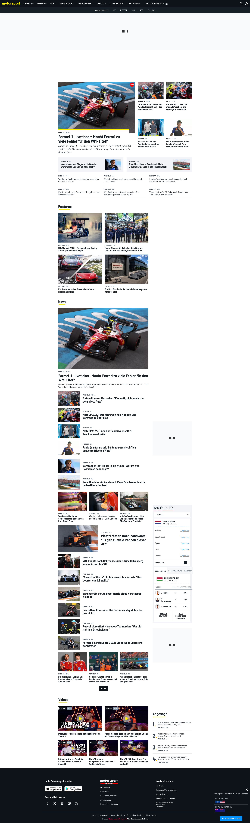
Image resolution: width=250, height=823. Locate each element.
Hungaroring (171, 578)
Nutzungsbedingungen (99, 815)
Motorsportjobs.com (108, 796)
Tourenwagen (116, 3)
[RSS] (76, 803)
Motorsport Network (117, 819)
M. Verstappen (166, 599)
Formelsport (84, 3)
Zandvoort (169, 521)
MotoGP (41, 3)
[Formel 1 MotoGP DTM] (172, 514)
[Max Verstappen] (157, 600)
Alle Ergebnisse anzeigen (180, 615)
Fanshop (151, 10)
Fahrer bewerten (163, 614)
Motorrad (134, 3)
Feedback (160, 786)
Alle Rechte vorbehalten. (137, 819)
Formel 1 (27, 3)
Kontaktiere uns (162, 794)
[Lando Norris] (157, 593)
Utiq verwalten (151, 815)
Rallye (100, 3)
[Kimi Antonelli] (157, 606)
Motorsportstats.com (109, 804)
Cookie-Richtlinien (118, 815)
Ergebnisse (184, 531)
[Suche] (241, 3)
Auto (133, 10)
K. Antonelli (166, 606)
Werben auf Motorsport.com (167, 790)
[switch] (186, 562)
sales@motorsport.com (165, 798)
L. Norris (164, 593)
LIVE (114, 10)
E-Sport (123, 10)
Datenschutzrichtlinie (135, 815)
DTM (52, 3)
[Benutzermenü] (246, 3)
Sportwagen (66, 3)
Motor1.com (105, 791)
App (141, 10)
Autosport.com (106, 800)
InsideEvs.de (105, 787)
